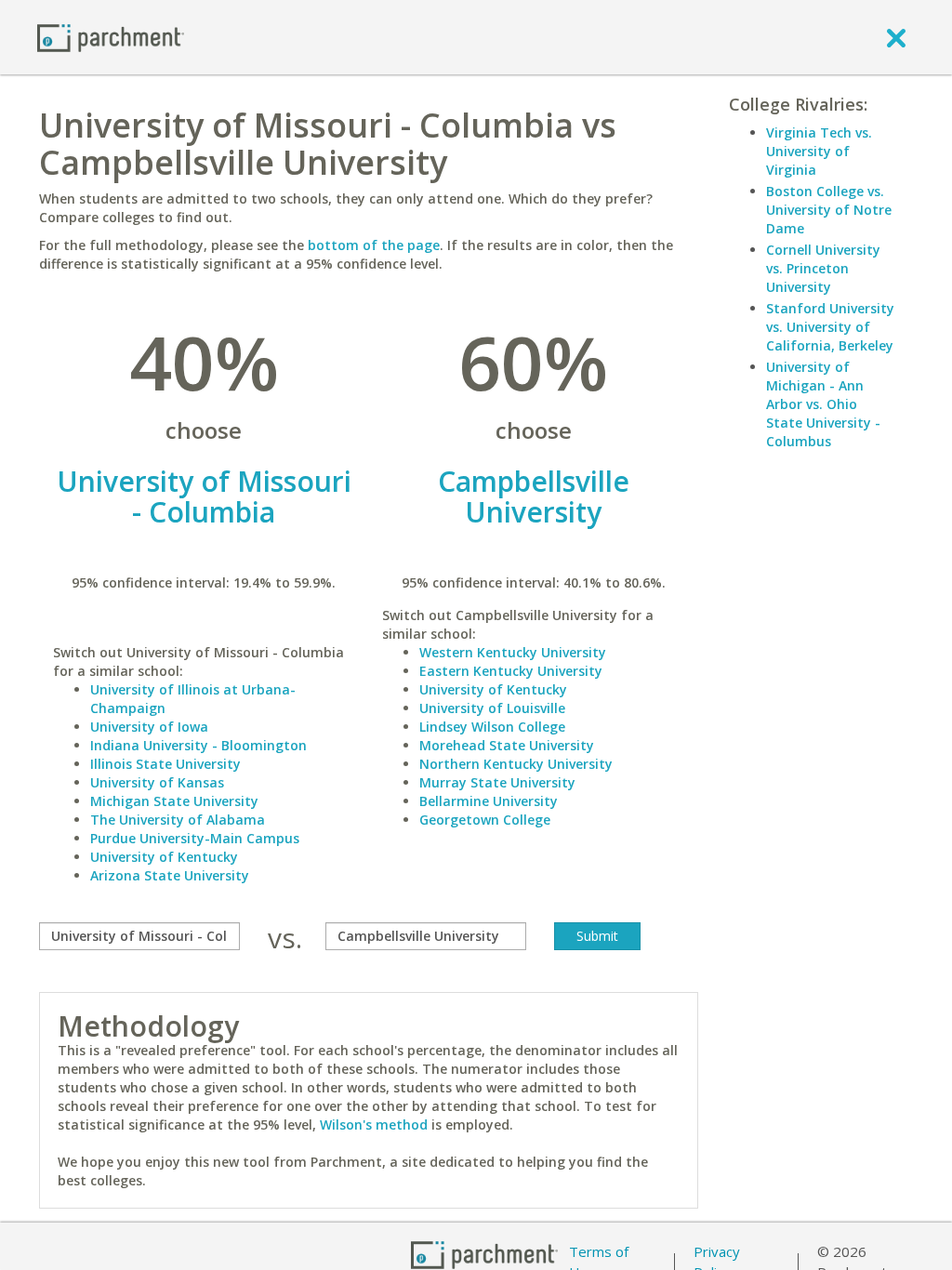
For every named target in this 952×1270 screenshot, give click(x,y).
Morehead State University (506, 745)
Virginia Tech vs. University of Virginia (819, 151)
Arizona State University (169, 875)
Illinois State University (165, 764)
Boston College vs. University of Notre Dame (829, 209)
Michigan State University (174, 801)
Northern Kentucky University (516, 764)
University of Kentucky (164, 857)
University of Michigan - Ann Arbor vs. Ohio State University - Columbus (823, 404)
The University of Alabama (177, 819)
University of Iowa (149, 726)
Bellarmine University (488, 801)
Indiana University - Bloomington (198, 745)
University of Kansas (157, 782)
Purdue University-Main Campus (194, 838)
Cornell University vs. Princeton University (823, 268)
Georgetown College (484, 819)
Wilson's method (374, 1124)
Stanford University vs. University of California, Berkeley (830, 326)
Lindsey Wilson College (492, 726)
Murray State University (497, 782)
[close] (896, 37)
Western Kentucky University (512, 652)
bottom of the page (374, 245)
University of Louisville (492, 708)
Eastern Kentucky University (510, 671)
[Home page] (110, 37)
